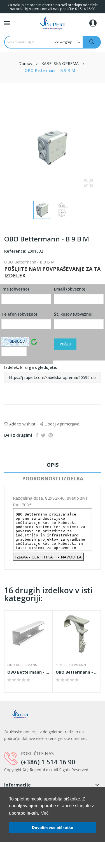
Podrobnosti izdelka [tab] (52, 478)
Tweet (43, 435)
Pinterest (50, 435)
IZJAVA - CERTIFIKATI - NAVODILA (48, 557)
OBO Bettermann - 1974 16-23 (77, 672)
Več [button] (44, 813)
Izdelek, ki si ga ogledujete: (30, 367)
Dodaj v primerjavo (62, 424)
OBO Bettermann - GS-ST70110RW (28, 672)
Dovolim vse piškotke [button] (52, 827)
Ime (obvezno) (15, 289)
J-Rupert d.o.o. (40, 769)
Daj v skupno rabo (37, 435)
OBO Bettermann (22, 665)
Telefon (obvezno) (19, 314)
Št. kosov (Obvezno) (73, 314)
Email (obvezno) (69, 289)
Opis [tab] (53, 464)
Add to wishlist (22, 424)
